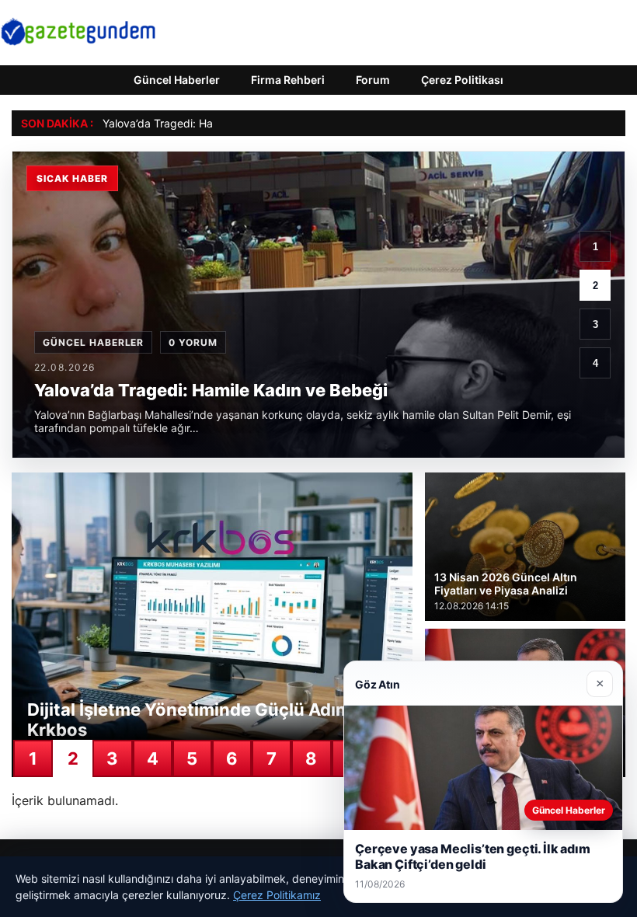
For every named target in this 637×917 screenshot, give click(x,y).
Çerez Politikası (462, 79)
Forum (373, 79)
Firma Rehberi (288, 79)
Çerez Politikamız (277, 894)
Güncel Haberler (177, 79)
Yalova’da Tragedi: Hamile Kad (179, 123)
